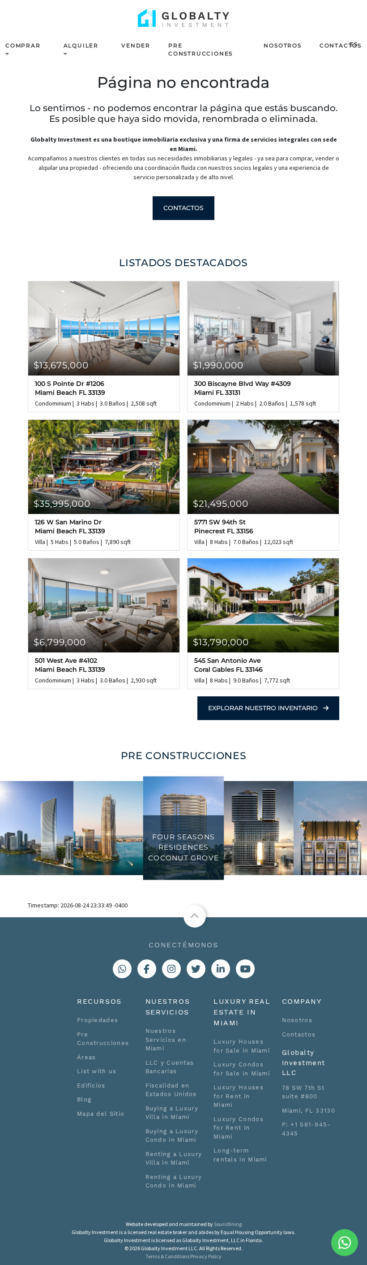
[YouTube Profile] (245, 968)
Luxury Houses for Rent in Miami (238, 1096)
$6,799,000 (60, 642)
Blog (84, 1099)
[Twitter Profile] (196, 968)
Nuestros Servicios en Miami (166, 1040)
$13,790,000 (221, 642)
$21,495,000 (220, 503)
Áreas (86, 1057)
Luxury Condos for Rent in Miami (238, 1128)
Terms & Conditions (167, 1256)
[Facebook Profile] (146, 968)
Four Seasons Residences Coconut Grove (183, 847)
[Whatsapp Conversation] (122, 968)
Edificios (91, 1085)
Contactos (341, 45)
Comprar (23, 45)
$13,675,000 (61, 365)
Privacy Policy (206, 1256)
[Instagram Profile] (171, 968)
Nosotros (282, 45)
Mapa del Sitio (100, 1113)
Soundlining (228, 1224)
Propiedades (97, 1020)
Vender (135, 45)
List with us (97, 1071)
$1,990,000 (218, 365)
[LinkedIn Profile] (220, 968)
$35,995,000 (62, 503)
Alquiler (81, 45)
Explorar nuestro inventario (264, 708)
